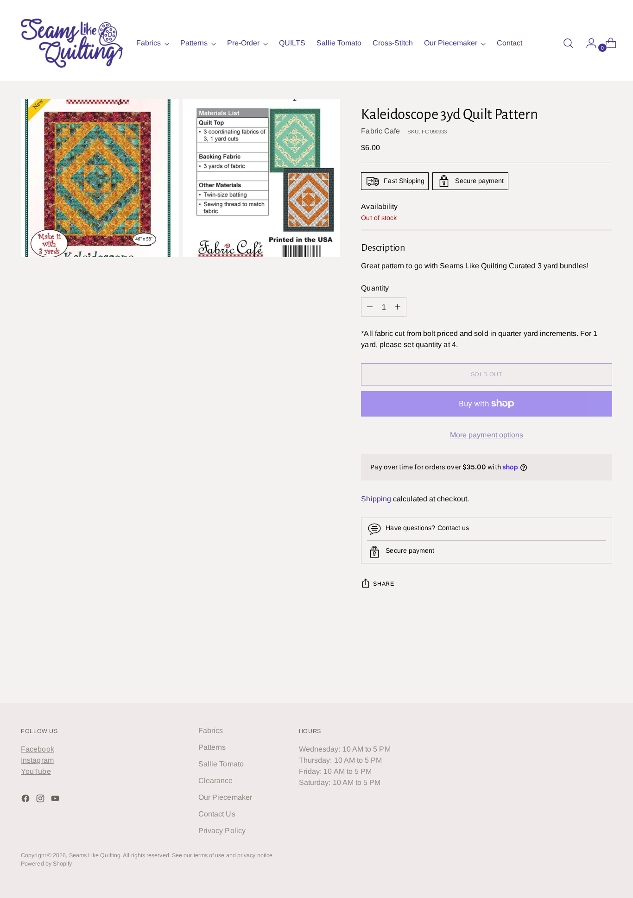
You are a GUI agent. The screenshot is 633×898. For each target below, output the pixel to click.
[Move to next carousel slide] (604, 670)
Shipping (376, 499)
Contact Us (216, 814)
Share (383, 584)
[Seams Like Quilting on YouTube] (56, 800)
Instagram (37, 760)
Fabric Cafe (380, 131)
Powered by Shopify (46, 863)
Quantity (375, 288)
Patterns (212, 747)
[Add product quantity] (369, 307)
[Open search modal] (568, 43)
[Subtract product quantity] (397, 307)
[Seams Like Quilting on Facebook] (26, 800)
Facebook (37, 749)
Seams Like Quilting (95, 855)
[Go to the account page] (587, 43)
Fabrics (210, 730)
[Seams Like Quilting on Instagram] (41, 800)
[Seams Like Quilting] (72, 43)
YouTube (36, 771)
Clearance (215, 780)
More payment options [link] (487, 435)
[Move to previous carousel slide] (583, 671)
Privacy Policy (222, 831)
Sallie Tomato (221, 764)
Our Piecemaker (225, 797)
